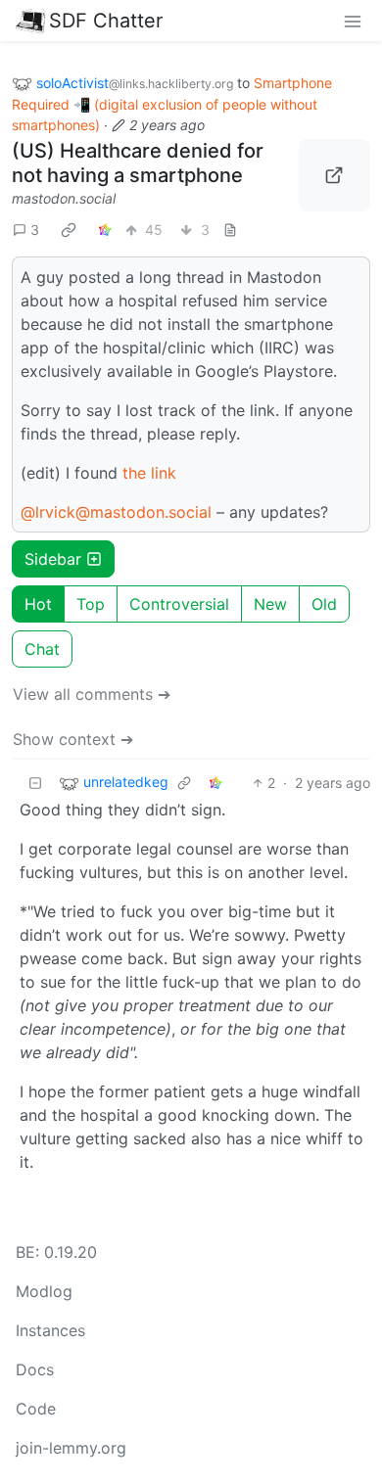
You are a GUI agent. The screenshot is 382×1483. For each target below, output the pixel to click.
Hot (38, 604)
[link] (68, 230)
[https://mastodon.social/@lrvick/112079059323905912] (335, 175)
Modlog (44, 1291)
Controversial (179, 604)
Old (324, 604)
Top (90, 604)
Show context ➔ (73, 739)
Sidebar (52, 559)
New (270, 604)
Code (36, 1408)
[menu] (352, 20)
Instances (50, 1330)
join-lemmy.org (71, 1448)
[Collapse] (35, 782)
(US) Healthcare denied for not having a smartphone (137, 163)
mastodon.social (64, 198)
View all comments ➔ (91, 694)
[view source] (230, 229)
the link (149, 473)
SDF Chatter (106, 20)
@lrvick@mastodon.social (116, 512)
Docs (35, 1369)
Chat (42, 649)
